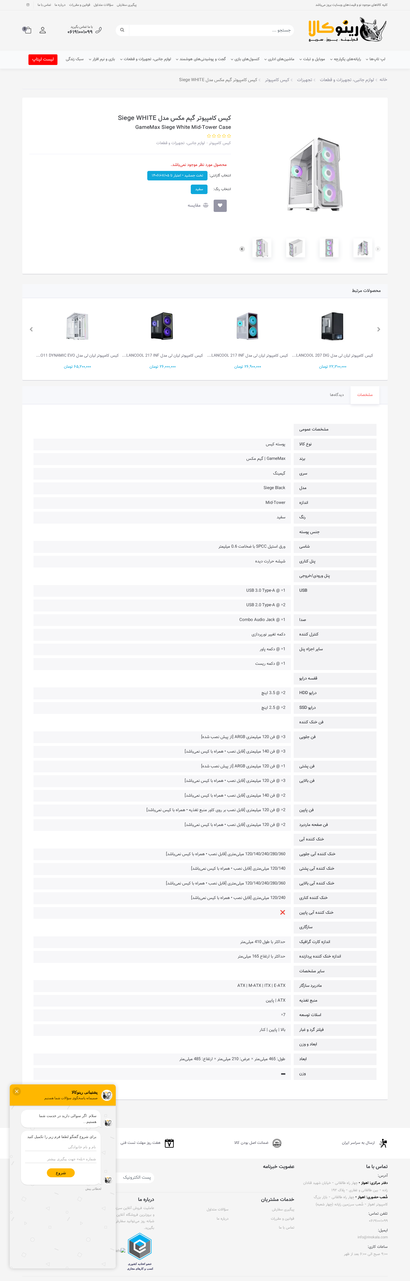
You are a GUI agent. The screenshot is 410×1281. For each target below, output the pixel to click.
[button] (43, 30)
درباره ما (60, 5)
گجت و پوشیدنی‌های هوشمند (203, 59)
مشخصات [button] (365, 395)
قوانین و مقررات (79, 5)
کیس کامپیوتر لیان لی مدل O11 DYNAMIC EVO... (77, 355)
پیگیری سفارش (127, 5)
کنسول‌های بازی (247, 59)
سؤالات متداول (103, 5)
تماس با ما (44, 5)
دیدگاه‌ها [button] (337, 395)
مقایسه (195, 205)
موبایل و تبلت (314, 59)
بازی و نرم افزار (104, 59)
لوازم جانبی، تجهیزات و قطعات (147, 59)
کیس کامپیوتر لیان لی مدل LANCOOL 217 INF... (247, 355)
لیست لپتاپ (43, 59)
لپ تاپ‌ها (377, 59)
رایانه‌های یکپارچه (347, 59)
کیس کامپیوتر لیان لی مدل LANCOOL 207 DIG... (332, 355)
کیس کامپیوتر (219, 143)
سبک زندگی (75, 59)
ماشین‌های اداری (281, 59)
